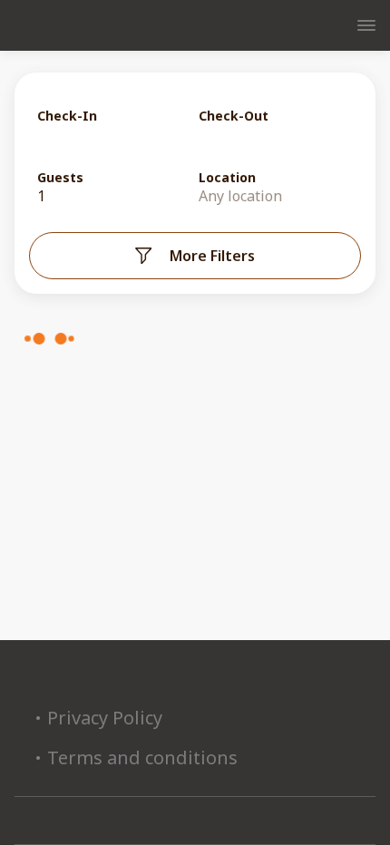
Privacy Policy (104, 718)
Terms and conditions (142, 758)
